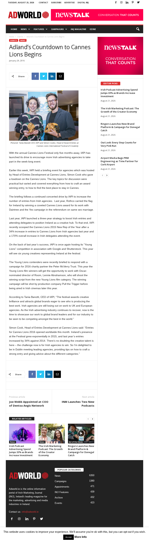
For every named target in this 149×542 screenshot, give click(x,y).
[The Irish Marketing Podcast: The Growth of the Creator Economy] (52, 433)
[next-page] (92, 419)
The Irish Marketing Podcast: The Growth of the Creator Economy (51, 450)
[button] (138, 29)
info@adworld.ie (30, 511)
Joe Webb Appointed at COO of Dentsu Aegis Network (28, 403)
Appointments (62, 486)
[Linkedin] (127, 2)
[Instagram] (121, 2)
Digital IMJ (83, 2)
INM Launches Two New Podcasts (78, 403)
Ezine (93, 29)
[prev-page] (88, 419)
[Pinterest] (132, 2)
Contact (43, 2)
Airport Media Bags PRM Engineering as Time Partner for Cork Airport (119, 161)
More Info (80, 536)
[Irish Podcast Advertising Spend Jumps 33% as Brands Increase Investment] (22, 433)
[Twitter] (138, 2)
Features (39, 29)
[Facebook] (116, 2)
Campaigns (57, 29)
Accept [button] (68, 537)
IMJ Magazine (78, 29)
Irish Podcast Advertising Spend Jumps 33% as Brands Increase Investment (21, 450)
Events (20, 36)
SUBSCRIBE (56, 2)
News (24, 29)
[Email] (60, 76)
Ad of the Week (76, 442)
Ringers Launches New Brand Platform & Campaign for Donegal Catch (81, 450)
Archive (59, 497)
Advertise (69, 2)
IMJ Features (62, 492)
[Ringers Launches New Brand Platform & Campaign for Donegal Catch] (81, 433)
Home (14, 29)
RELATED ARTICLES (21, 418)
